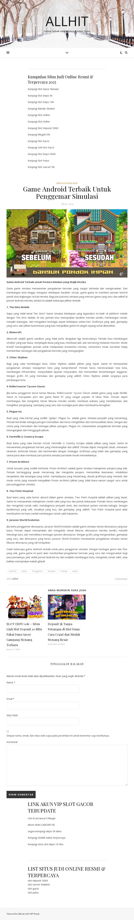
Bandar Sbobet (46, 108)
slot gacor (33, 888)
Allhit (67, 21)
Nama (11, 682)
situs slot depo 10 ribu (50, 844)
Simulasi (51, 571)
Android (12, 571)
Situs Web (12, 715)
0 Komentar (121, 578)
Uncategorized (67, 183)
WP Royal (34, 913)
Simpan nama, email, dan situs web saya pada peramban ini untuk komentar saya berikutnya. (58, 735)
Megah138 (44, 134)
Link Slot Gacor (46, 147)
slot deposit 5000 (38, 880)
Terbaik (63, 571)
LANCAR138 (48, 824)
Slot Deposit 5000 (48, 128)
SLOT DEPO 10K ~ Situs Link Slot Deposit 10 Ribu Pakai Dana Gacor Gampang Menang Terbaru (24, 634)
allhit (15, 578)
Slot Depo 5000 (47, 154)
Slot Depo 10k (46, 102)
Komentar (12, 742)
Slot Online (44, 115)
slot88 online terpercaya (51, 837)
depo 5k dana (53, 831)
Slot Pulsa (43, 160)
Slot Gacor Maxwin (48, 89)
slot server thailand (39, 884)
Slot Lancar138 (46, 167)
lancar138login (47, 818)
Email (10, 698)
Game (24, 571)
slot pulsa (33, 892)
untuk (74, 571)
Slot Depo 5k (45, 95)
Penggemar (37, 571)
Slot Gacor (44, 141)
